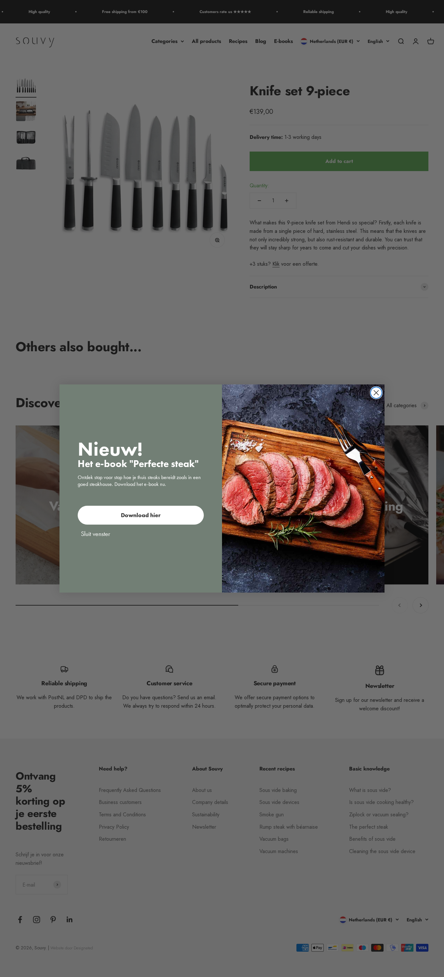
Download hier (141, 515)
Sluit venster (95, 534)
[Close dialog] (376, 392)
